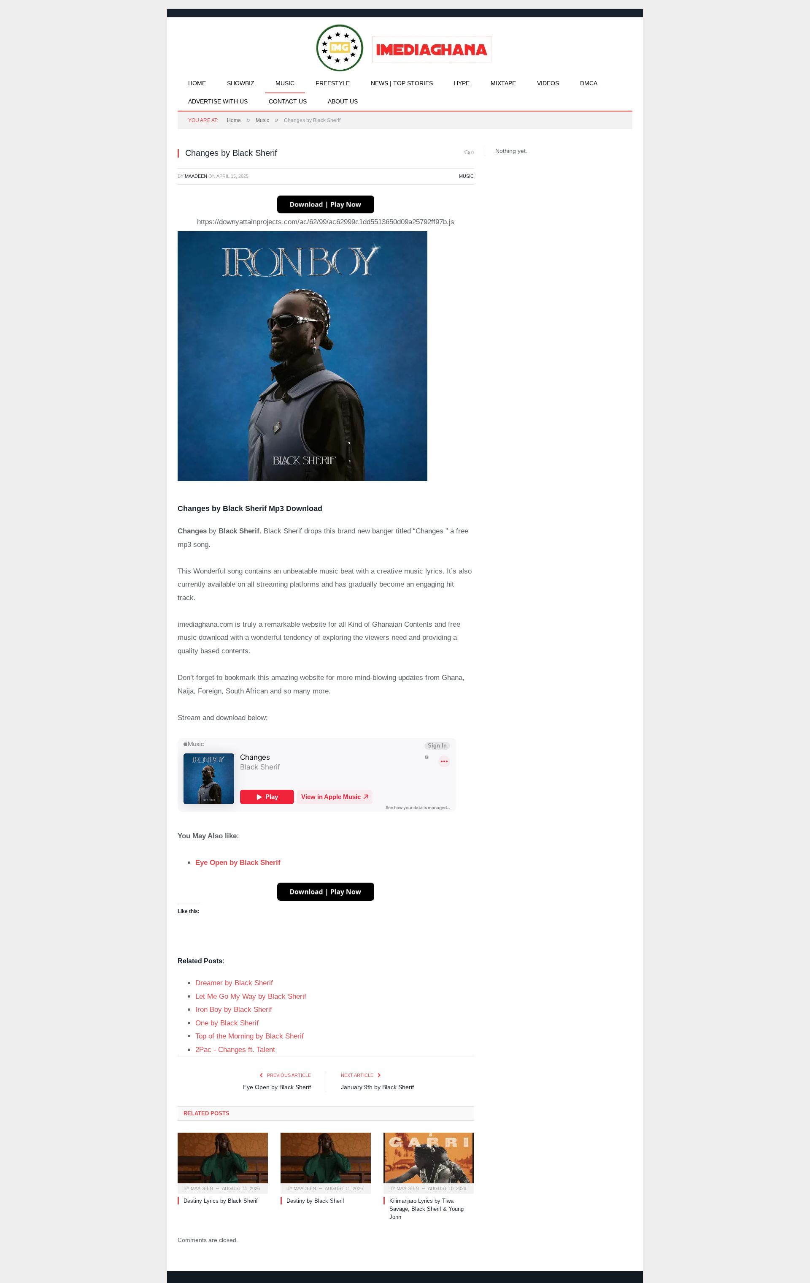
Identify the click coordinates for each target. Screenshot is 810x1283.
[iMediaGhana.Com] (405, 45)
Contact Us (288, 101)
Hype (462, 83)
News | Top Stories (402, 83)
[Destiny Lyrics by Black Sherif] (223, 1162)
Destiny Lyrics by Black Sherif (221, 1201)
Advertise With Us (218, 101)
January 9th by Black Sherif (377, 1087)
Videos (548, 83)
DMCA (588, 83)
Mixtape (503, 83)
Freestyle (333, 83)
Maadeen (196, 176)
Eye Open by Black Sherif (277, 1087)
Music (284, 83)
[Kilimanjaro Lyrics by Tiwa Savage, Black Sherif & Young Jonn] (428, 1162)
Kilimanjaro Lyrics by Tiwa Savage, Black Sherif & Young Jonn (426, 1209)
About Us (343, 101)
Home (197, 83)
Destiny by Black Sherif (315, 1201)
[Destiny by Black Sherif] (326, 1162)
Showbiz (240, 83)
